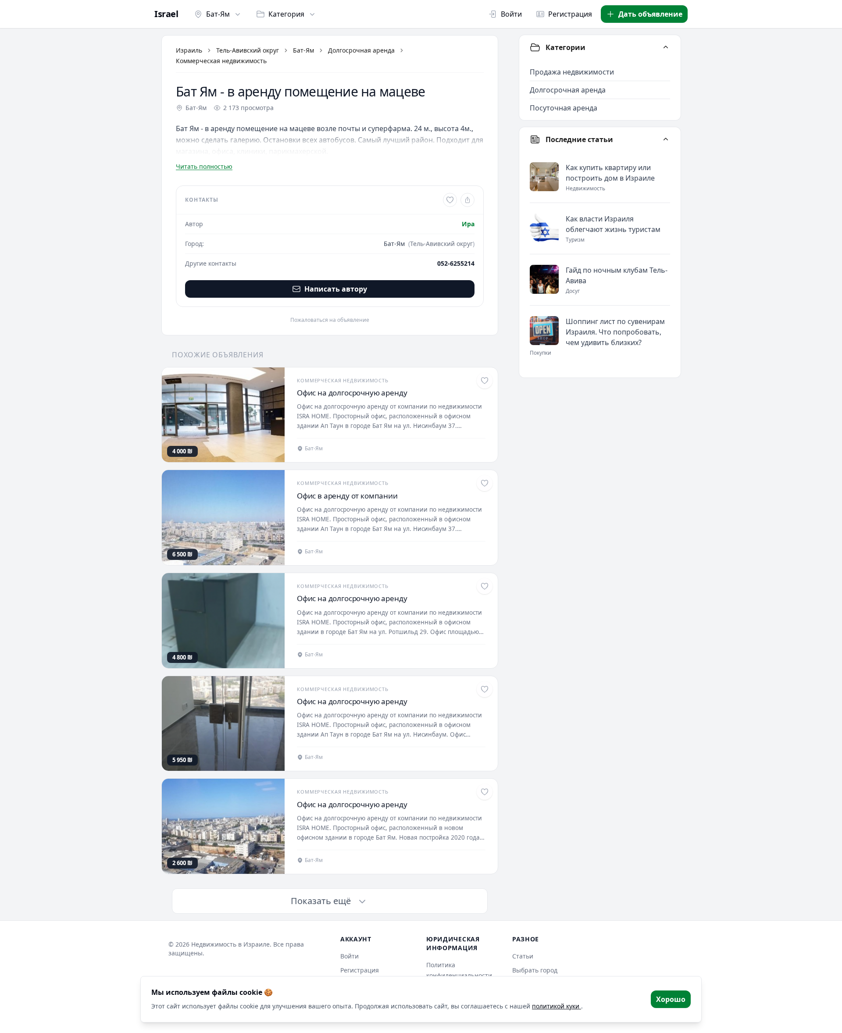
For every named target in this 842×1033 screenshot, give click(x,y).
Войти (511, 14)
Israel (166, 14)
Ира (468, 224)
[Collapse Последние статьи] (666, 139)
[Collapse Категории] (666, 47)
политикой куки (556, 1006)
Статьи (522, 956)
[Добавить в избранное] (450, 200)
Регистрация (570, 14)
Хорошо (670, 999)
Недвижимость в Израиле (230, 944)
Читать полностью (204, 166)
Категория (286, 14)
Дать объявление (650, 14)
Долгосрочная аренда (361, 50)
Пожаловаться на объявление (329, 320)
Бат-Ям (218, 14)
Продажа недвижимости (572, 72)
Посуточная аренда (563, 108)
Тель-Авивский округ (247, 50)
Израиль (189, 50)
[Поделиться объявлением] (467, 200)
